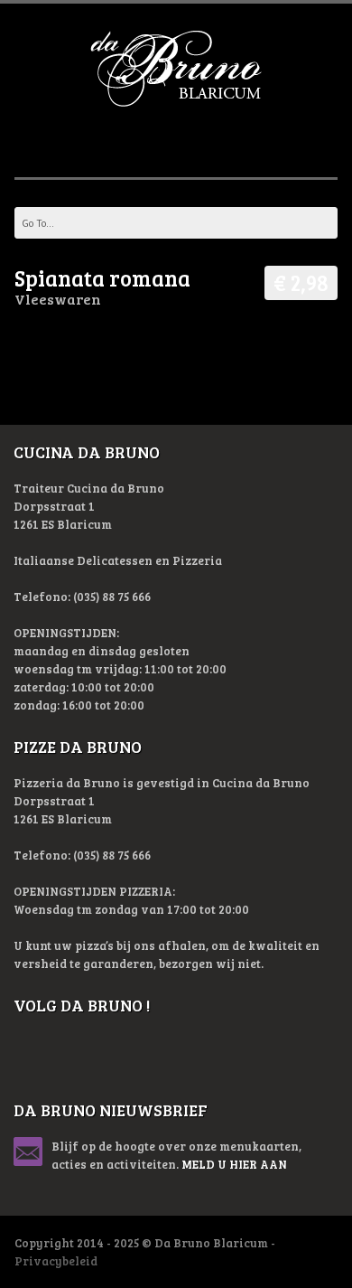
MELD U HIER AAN (234, 1164)
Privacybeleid (55, 1261)
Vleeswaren (57, 298)
